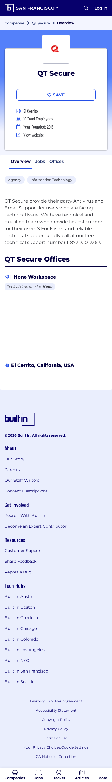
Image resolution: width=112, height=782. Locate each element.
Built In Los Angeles (25, 649)
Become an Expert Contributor (36, 526)
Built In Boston (20, 607)
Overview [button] (21, 161)
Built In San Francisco (26, 671)
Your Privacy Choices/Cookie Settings (56, 747)
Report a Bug (18, 572)
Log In (100, 8)
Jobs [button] (40, 161)
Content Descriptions (26, 491)
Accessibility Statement (56, 710)
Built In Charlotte (22, 617)
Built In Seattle (19, 681)
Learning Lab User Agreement (56, 701)
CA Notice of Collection (56, 756)
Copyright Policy (56, 719)
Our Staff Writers (22, 480)
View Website (33, 134)
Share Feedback (20, 561)
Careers (12, 469)
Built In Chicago (21, 628)
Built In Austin (19, 596)
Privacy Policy (56, 729)
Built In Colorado (21, 639)
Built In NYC (17, 660)
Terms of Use (56, 738)
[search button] (86, 8)
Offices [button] (56, 161)
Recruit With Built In (25, 515)
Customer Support (23, 550)
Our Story (14, 459)
